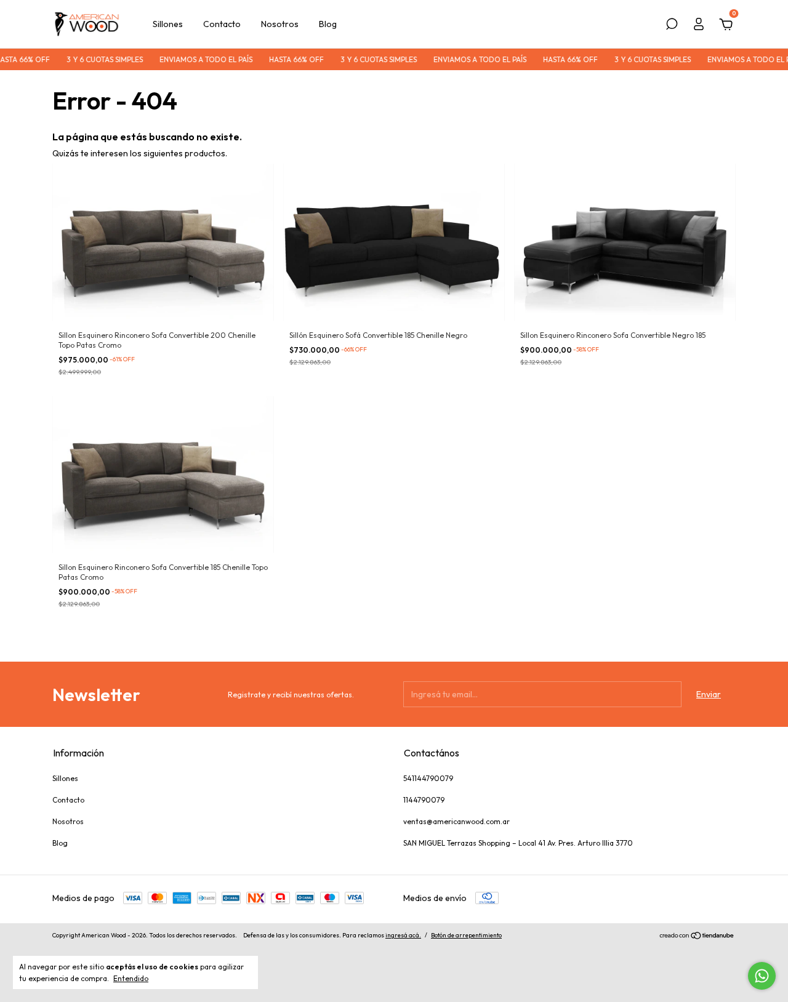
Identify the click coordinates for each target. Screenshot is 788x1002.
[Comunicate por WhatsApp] (762, 976)
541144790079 (428, 778)
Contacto (222, 24)
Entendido (130, 978)
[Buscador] (671, 26)
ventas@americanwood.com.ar (456, 821)
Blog (328, 24)
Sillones (168, 24)
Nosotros (280, 24)
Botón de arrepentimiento (466, 935)
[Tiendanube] (697, 936)
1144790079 (423, 799)
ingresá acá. (403, 935)
